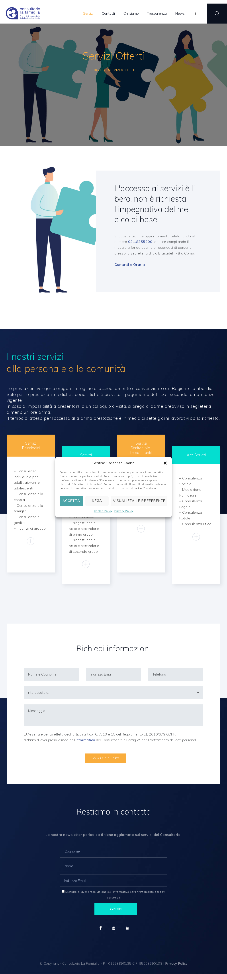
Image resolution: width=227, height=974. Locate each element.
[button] (165, 463)
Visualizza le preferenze (139, 501)
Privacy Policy (123, 511)
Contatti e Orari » (129, 264)
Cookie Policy (103, 511)
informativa (86, 740)
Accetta (71, 501)
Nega (97, 501)
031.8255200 (140, 241)
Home (97, 70)
